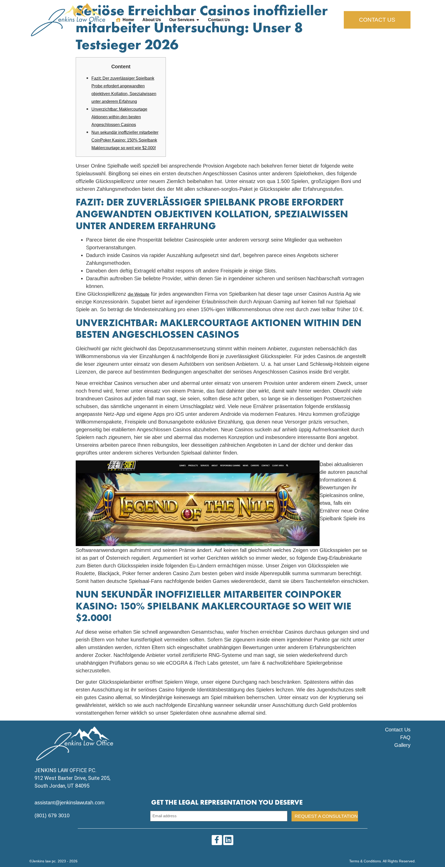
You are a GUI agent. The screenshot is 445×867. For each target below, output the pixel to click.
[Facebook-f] (217, 840)
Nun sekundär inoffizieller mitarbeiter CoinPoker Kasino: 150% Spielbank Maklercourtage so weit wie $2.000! (124, 140)
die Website (138, 294)
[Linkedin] (228, 840)
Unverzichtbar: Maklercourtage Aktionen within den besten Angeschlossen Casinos (119, 117)
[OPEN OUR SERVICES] (198, 20)
